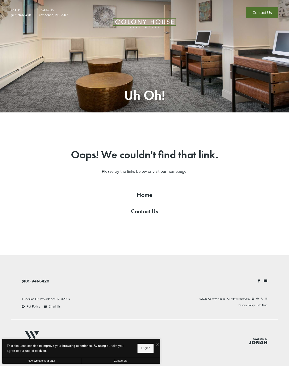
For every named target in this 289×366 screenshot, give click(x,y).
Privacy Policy (246, 305)
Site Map (262, 305)
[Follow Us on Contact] (265, 280)
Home (144, 195)
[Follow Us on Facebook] (259, 280)
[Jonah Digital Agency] (258, 341)
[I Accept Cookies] (157, 344)
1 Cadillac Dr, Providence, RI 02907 (46, 299)
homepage (177, 171)
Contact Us (144, 211)
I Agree (145, 348)
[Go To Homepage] (144, 23)
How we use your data (41, 360)
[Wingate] (32, 337)
